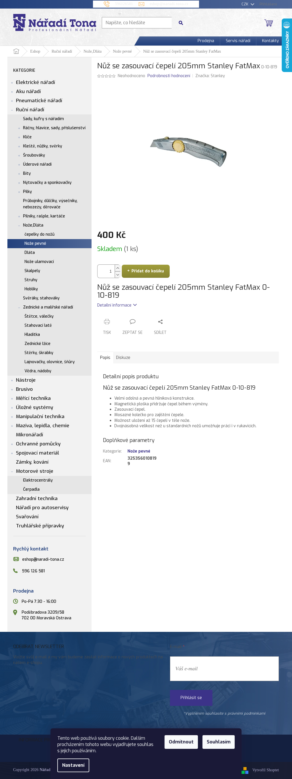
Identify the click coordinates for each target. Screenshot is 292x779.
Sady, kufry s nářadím (43, 119)
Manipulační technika (40, 416)
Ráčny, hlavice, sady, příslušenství (54, 128)
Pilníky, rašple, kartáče (44, 216)
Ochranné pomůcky (38, 444)
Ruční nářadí (30, 109)
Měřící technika (33, 398)
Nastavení (73, 765)
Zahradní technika (37, 498)
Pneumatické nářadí (39, 100)
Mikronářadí (29, 434)
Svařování (27, 516)
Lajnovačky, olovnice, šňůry (50, 362)
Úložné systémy (34, 407)
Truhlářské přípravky (40, 526)
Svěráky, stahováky (41, 298)
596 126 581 (33, 571)
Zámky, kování (32, 462)
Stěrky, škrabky (39, 352)
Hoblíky (31, 289)
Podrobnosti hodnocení (168, 76)
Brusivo (24, 389)
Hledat (183, 22)
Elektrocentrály (38, 480)
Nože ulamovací (39, 261)
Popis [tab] (105, 357)
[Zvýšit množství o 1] (117, 268)
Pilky (27, 191)
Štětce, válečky (39, 316)
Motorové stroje (34, 471)
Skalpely (32, 271)
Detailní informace (114, 305)
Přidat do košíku (147, 271)
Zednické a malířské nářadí (48, 307)
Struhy (31, 280)
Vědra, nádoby (38, 371)
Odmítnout (181, 742)
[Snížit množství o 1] (117, 274)
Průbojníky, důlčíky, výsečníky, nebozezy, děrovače (50, 204)
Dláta (30, 252)
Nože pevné (35, 243)
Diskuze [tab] (123, 357)
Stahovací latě (38, 325)
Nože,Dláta (33, 225)
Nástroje (26, 380)
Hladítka (32, 334)
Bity (27, 173)
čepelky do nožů (39, 234)
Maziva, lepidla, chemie (42, 425)
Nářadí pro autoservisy (42, 507)
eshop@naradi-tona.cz (43, 559)
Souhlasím (218, 742)
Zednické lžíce (37, 343)
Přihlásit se (191, 697)
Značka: (210, 76)
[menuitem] (206, 41)
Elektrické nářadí (35, 82)
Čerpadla (31, 489)
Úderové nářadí (37, 164)
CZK (246, 4)
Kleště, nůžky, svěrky (42, 146)
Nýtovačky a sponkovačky (47, 182)
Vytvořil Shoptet (265, 770)
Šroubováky (34, 155)
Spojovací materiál (37, 453)
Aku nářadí (28, 91)
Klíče (27, 137)
